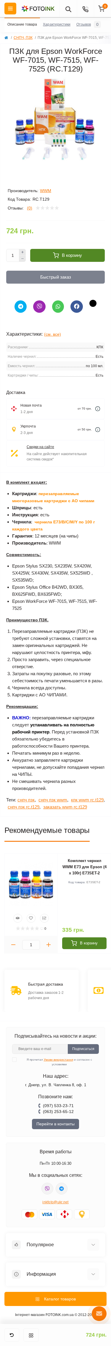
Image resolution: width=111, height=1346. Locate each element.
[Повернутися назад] (11, 1335)
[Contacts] (85, 8)
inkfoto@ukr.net (55, 1202)
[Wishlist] (31, 918)
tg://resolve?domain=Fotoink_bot (61, 1188)
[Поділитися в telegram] (21, 306)
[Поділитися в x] (92, 303)
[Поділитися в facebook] (76, 306)
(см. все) (52, 334)
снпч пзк (26, 799)
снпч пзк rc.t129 (23, 806)
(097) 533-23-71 (58, 1105)
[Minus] (22, 259)
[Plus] (22, 252)
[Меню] (31, 1335)
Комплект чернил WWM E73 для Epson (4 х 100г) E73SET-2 (84, 866)
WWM (45, 190)
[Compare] (44, 918)
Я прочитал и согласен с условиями (59, 1062)
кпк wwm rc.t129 (87, 799)
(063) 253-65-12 (58, 1111)
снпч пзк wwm (52, 799)
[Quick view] (17, 918)
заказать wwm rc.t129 (65, 806)
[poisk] (68, 8)
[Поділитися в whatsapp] (58, 306)
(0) (29, 208)
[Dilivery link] (97, 408)
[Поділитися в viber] (39, 306)
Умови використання (58, 1059)
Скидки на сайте (40, 447)
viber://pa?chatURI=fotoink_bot (47, 1188)
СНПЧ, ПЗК (23, 38)
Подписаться (83, 1049)
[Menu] (10, 8)
